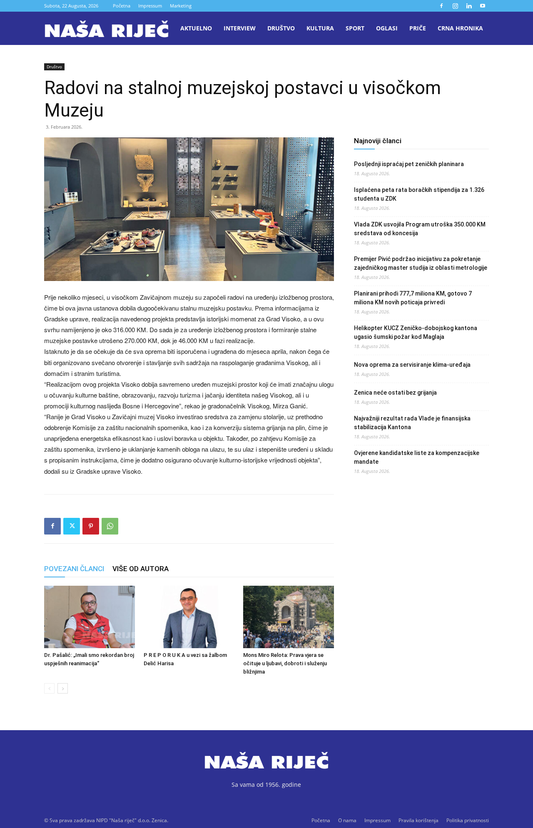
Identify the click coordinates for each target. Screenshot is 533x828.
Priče (417, 28)
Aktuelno (196, 28)
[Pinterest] (90, 526)
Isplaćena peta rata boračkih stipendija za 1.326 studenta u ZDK (419, 194)
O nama (347, 820)
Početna (121, 5)
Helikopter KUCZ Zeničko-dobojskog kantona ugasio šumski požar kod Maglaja (415, 332)
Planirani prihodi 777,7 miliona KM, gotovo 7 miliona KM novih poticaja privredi (413, 298)
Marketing (181, 5)
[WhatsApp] (110, 526)
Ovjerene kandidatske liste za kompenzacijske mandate (416, 457)
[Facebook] (441, 6)
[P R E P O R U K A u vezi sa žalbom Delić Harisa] (189, 617)
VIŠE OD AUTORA (140, 568)
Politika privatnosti (467, 820)
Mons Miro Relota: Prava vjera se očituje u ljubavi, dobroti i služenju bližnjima (285, 663)
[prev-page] (49, 688)
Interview (240, 28)
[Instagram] (455, 6)
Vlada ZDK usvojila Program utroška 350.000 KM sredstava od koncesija (420, 228)
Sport (355, 28)
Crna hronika (460, 28)
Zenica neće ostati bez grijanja (395, 392)
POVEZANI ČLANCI (74, 568)
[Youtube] (482, 6)
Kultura (320, 28)
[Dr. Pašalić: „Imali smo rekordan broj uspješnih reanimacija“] (89, 617)
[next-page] (62, 688)
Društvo (281, 28)
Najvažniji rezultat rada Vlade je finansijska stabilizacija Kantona (412, 422)
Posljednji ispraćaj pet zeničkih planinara (409, 164)
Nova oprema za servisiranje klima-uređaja (412, 364)
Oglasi (387, 28)
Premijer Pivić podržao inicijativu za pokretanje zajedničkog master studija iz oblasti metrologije (420, 263)
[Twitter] (71, 526)
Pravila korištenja (418, 820)
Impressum (150, 5)
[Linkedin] (469, 6)
